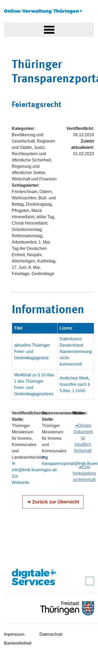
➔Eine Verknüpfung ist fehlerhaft (84, 473)
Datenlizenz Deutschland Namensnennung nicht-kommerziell (76, 351)
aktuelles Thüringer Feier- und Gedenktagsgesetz (32, 351)
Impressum (14, 634)
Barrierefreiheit (17, 643)
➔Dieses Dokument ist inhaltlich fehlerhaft (83, 438)
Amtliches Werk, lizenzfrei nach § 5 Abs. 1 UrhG (75, 384)
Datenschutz (51, 634)
